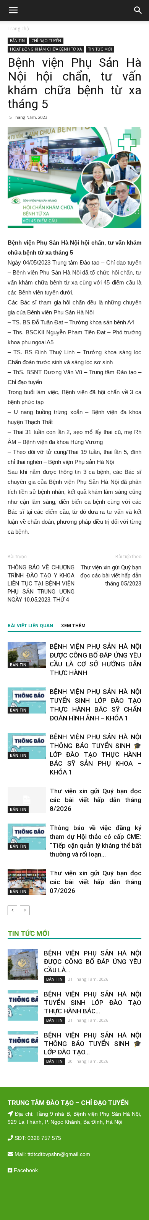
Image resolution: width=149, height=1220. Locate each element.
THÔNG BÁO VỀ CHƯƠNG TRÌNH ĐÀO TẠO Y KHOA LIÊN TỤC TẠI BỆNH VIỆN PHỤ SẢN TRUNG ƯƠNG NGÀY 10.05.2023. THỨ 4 (41, 583)
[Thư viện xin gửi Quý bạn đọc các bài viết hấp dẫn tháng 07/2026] (27, 882)
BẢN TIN (17, 40)
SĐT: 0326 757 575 (37, 1138)
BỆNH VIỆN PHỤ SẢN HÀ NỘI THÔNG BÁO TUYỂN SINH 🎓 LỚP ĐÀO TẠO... (92, 1043)
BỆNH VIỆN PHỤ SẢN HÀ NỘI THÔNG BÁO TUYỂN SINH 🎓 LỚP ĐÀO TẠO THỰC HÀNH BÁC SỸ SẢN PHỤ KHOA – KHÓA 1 (95, 754)
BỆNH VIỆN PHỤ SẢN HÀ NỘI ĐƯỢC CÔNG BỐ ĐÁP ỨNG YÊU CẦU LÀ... (92, 961)
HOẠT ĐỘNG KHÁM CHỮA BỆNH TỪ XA (46, 49)
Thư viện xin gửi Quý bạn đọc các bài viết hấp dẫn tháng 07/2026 (95, 881)
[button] (138, 10)
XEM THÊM (73, 625)
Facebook (25, 1170)
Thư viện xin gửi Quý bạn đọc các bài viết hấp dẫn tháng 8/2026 (95, 799)
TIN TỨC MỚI (100, 49)
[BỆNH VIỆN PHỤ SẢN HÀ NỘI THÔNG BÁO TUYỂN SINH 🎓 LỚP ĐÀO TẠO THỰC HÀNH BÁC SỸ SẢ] (27, 746)
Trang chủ (18, 28)
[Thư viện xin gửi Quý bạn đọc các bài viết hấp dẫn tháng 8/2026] (27, 800)
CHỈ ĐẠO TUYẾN (46, 40)
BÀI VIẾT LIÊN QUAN (30, 625)
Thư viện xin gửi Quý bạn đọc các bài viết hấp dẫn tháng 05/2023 (110, 575)
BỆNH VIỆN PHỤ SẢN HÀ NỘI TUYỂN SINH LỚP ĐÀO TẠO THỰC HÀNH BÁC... (92, 1002)
